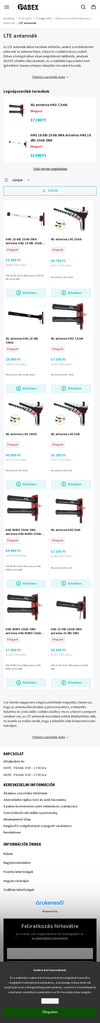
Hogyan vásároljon (16, 881)
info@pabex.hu (13, 761)
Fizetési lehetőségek (18, 872)
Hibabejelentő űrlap (17, 819)
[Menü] (6, 7)
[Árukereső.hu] (50, 904)
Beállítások (50, 1001)
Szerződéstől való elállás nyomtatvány (30, 813)
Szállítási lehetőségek (18, 890)
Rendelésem (12, 832)
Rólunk (8, 854)
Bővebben (30, 293)
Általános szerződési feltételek (25, 793)
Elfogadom (50, 1012)
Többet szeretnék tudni (48, 77)
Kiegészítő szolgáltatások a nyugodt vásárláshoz (37, 826)
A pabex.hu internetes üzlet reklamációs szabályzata (40, 806)
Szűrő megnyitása (50, 191)
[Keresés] (83, 7)
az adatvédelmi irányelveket (50, 938)
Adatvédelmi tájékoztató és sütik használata (34, 800)
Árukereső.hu (50, 911)
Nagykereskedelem (17, 863)
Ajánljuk (17, 180)
